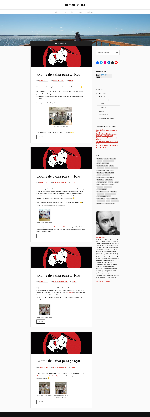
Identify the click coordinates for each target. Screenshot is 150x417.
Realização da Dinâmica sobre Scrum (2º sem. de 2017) (106, 135)
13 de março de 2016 (59, 367)
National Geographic (103, 191)
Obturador (100, 193)
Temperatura (114, 200)
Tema (108, 200)
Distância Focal (109, 172)
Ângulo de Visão (109, 203)
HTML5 (116, 182)
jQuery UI (99, 186)
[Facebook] (97, 62)
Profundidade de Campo (103, 196)
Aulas (100, 96)
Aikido (71, 80)
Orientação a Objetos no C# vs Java (107, 142)
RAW (108, 198)
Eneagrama (106, 175)
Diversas (101, 107)
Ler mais (40, 137)
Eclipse (99, 175)
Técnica (102, 103)
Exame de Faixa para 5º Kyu (58, 360)
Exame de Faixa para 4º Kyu (58, 275)
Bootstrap (100, 167)
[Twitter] (101, 62)
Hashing (111, 182)
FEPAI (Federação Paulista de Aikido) (47, 376)
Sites (72, 12)
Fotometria (100, 179)
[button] (44, 216)
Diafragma (100, 172)
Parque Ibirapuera (110, 193)
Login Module (108, 186)
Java (98, 184)
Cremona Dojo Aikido (60, 227)
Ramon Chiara (75, 5)
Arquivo (99, 160)
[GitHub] (112, 62)
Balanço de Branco (102, 165)
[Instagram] (105, 62)
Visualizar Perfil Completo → (104, 281)
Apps (64, 12)
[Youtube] (116, 62)
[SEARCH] (117, 52)
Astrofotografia (109, 160)
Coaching (70, 292)
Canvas (107, 167)
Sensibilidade (101, 200)
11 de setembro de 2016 (60, 281)
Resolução (114, 198)
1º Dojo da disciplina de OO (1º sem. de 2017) (107, 146)
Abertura (99, 158)
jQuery (111, 184)
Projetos (80, 12)
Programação (102, 114)
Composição (103, 100)
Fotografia (101, 93)
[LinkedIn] (108, 62)
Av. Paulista (105, 163)
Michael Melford (101, 189)
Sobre (56, 12)
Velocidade (100, 203)
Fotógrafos (109, 179)
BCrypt (111, 165)
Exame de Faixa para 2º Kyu (58, 74)
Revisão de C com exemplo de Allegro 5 (106, 131)
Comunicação (101, 170)
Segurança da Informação (106, 118)
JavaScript (105, 184)
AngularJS (113, 158)
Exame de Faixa (101, 177)
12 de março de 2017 (59, 182)
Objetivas (113, 191)
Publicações (90, 12)
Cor (108, 170)
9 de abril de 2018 (58, 80)
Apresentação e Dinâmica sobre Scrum (107, 139)
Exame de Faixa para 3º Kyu (58, 176)
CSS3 (112, 170)
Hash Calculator (101, 182)
